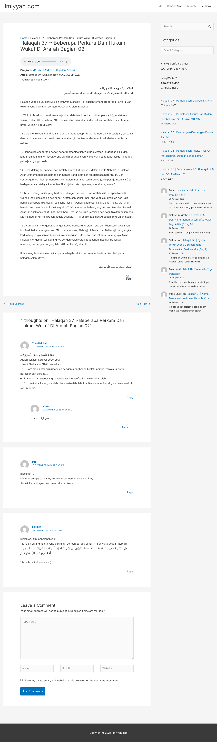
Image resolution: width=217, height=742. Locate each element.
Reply (130, 397)
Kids (159, 6)
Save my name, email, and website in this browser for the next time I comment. (72, 680)
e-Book (206, 6)
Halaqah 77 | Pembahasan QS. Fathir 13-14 (186, 100)
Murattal (192, 6)
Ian (34, 462)
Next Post (142, 303)
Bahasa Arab (174, 6)
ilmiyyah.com (21, 6)
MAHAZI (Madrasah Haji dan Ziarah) (54, 70)
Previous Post (14, 303)
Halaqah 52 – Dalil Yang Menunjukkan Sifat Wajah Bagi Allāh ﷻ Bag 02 (190, 219)
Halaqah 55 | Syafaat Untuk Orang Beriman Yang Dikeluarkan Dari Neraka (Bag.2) (188, 245)
